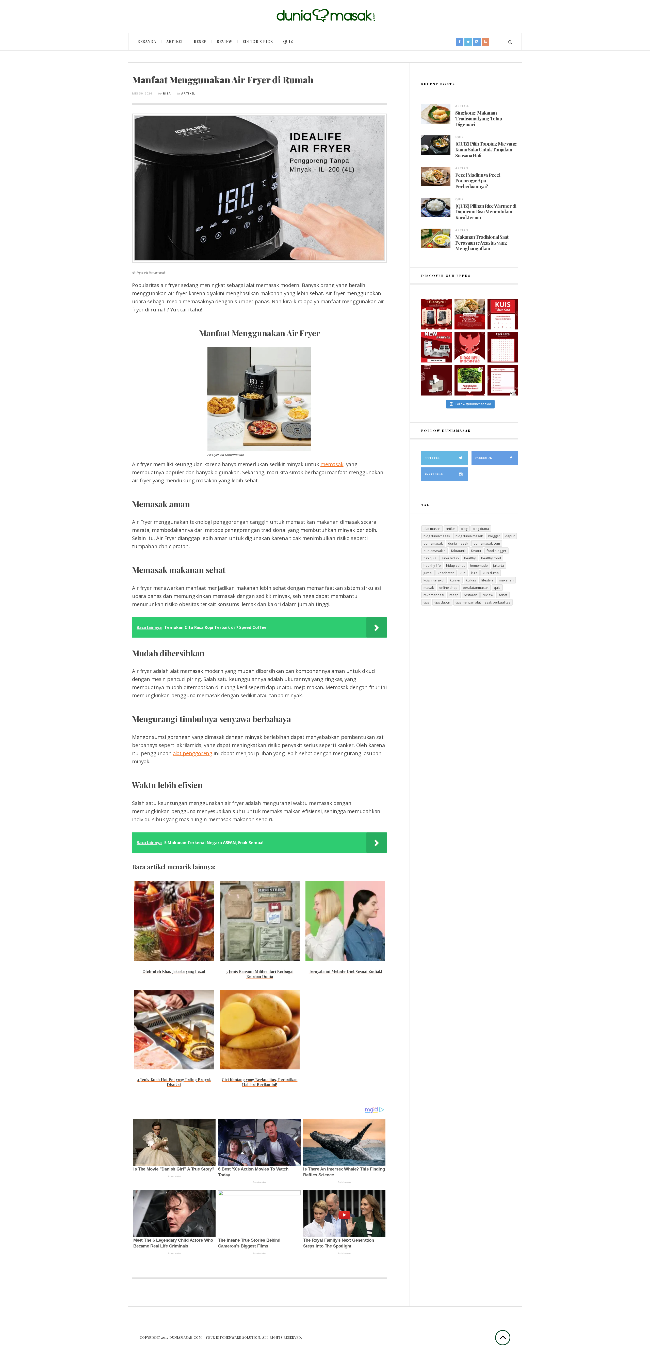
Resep (200, 41)
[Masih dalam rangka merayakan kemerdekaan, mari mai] (503, 314)
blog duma (481, 528)
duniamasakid (435, 550)
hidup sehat (455, 565)
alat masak (432, 528)
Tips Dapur (442, 602)
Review (224, 41)
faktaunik (458, 550)
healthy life (432, 565)
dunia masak (458, 543)
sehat (502, 595)
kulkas (471, 580)
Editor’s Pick (257, 41)
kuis (474, 573)
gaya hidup (450, 558)
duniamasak (433, 543)
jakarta (498, 565)
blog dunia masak (469, 536)
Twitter (432, 458)
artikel (451, 528)
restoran (470, 595)
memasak (332, 464)
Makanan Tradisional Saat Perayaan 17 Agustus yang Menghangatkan (481, 242)
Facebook (483, 458)
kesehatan (446, 573)
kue (463, 573)
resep (454, 595)
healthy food (491, 558)
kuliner (455, 580)
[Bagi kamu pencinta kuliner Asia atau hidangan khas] (469, 380)
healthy (470, 558)
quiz (497, 587)
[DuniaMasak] (325, 15)
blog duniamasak (437, 536)
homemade (479, 565)
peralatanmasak (476, 587)
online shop (448, 587)
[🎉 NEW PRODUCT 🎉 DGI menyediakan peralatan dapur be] (436, 347)
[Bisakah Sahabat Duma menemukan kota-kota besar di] (503, 347)
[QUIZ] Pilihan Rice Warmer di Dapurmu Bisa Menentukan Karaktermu (485, 211)
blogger (494, 536)
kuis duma (491, 573)
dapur (510, 536)
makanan (506, 580)
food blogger (496, 550)
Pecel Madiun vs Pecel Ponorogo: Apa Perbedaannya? (477, 180)
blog (464, 528)
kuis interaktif (434, 580)
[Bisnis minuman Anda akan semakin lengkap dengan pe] (436, 380)
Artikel (175, 41)
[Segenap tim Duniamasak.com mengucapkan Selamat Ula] (469, 347)
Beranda (146, 41)
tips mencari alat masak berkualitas (483, 602)
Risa (167, 93)
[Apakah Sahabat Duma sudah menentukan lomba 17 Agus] (503, 380)
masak (429, 587)
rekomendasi (434, 595)
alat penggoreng (192, 753)
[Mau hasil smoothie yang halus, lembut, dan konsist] (436, 314)
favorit (476, 550)
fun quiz (430, 558)
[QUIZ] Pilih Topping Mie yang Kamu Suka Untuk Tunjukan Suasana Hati (485, 149)
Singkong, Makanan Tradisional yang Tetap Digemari (478, 118)
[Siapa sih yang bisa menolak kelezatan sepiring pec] (469, 314)
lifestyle (487, 580)
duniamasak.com (487, 543)
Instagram (434, 474)
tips (426, 602)
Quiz (288, 41)
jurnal (428, 573)
